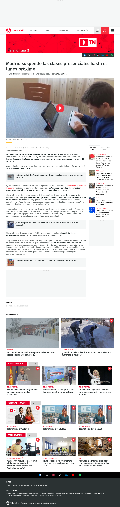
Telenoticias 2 (12, 387)
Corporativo (12, 490)
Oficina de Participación (13, 495)
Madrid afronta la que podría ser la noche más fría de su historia (59, 375)
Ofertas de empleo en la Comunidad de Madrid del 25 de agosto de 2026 (92, 210)
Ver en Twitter (47, 475)
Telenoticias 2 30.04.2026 (95, 414)
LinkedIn (102, 55)
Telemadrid (16, 485)
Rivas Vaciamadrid (50, 458)
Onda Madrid (63, 30)
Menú (112, 30)
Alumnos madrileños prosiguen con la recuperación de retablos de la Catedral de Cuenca (95, 446)
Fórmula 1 (100, 171)
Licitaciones (88, 493)
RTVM (8, 482)
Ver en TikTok (60, 475)
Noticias (33, 30)
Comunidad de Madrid (21, 306)
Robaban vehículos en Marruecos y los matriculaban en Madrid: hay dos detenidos (92, 185)
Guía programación (42, 485)
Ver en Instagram (53, 475)
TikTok (98, 55)
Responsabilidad (22, 493)
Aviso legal (34, 495)
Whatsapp (111, 55)
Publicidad (50, 493)
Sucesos (99, 198)
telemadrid (12, 503)
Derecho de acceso (62, 493)
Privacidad (26, 495)
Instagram (93, 55)
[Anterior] (30, 364)
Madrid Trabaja (101, 208)
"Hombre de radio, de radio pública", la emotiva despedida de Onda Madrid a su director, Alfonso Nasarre (92, 156)
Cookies (41, 495)
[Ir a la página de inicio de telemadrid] (15, 30)
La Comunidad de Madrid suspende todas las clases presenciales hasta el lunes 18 (11, 177)
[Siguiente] (35, 364)
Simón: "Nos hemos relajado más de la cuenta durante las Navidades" (23, 375)
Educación (9, 306)
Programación (82, 30)
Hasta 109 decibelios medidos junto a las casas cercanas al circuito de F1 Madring (92, 173)
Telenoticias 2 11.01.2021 (23, 414)
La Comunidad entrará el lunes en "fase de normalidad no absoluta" (11, 262)
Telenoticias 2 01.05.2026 (59, 414)
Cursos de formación (15, 458)
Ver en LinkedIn (66, 475)
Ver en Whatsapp (80, 475)
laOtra (33, 485)
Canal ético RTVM (99, 493)
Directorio (43, 493)
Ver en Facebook (40, 475)
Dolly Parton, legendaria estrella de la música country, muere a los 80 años (95, 375)
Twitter (89, 55)
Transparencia (33, 493)
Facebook (84, 55)
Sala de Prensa (10, 493)
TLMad (47, 30)
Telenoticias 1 (67, 350)
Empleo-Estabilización (76, 493)
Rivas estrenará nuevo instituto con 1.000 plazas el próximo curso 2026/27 (59, 446)
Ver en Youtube (73, 475)
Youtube (107, 55)
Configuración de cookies (53, 495)
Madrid (10, 350)
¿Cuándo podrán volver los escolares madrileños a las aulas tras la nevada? (11, 224)
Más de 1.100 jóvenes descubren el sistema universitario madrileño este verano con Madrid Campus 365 (23, 446)
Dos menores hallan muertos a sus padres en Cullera (92, 200)
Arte (80, 458)
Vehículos (100, 183)
